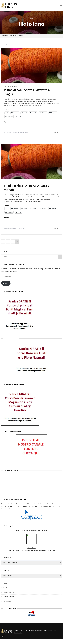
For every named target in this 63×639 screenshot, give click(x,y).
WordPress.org (7, 601)
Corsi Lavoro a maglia (10, 86)
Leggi (56, 132)
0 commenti (25, 132)
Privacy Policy (52, 630)
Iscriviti (5, 283)
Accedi (5, 588)
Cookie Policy (18, 633)
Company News (8, 182)
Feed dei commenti (9, 597)
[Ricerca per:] (29, 257)
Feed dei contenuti (9, 592)
